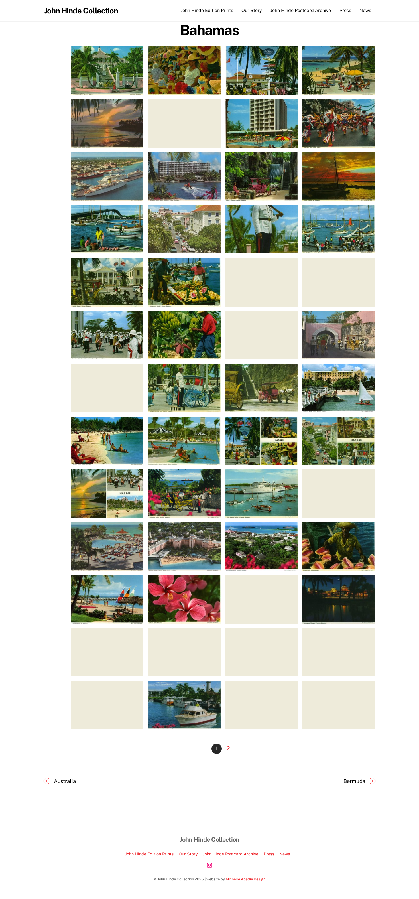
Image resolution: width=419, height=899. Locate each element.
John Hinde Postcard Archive (300, 10)
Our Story (251, 10)
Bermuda (354, 781)
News (365, 10)
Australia (65, 781)
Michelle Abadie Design (245, 879)
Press (345, 10)
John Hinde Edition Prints (207, 10)
